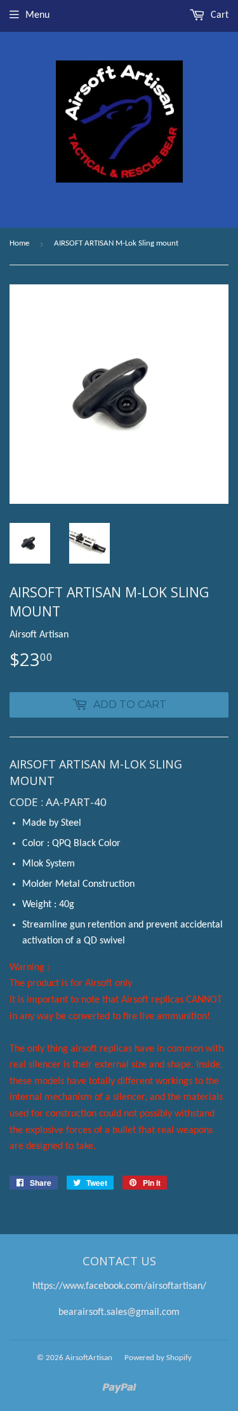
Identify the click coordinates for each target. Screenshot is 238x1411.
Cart (218, 15)
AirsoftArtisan (88, 1358)
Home (19, 243)
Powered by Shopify (158, 1358)
